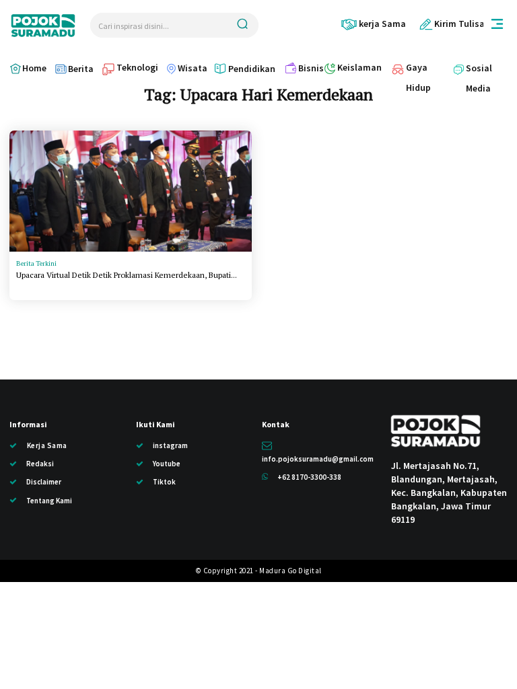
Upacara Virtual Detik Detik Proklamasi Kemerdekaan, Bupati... (126, 275)
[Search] (242, 25)
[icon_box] (373, 23)
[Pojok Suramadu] (43, 25)
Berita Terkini (36, 263)
